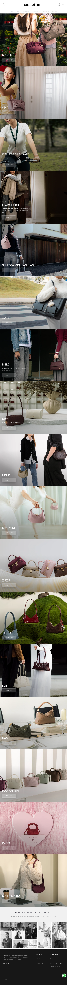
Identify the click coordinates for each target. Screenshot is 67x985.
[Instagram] (6, 963)
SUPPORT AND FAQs (36, 11)
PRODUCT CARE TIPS (55, 966)
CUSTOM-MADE (40, 961)
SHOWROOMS (46, 11)
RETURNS (52, 961)
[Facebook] (4, 963)
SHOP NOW (9, 60)
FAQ (51, 958)
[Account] (59, 4)
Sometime (9, 979)
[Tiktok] (9, 963)
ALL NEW (12, 11)
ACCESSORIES (26, 11)
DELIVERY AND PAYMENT (57, 963)
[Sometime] (33, 4)
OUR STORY (54, 11)
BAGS (18, 11)
